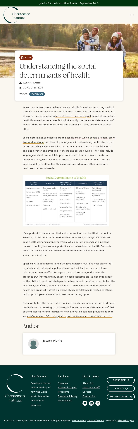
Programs (63, 391)
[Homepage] (16, 15)
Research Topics (67, 387)
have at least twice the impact (73, 115)
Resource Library (67, 396)
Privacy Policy (79, 420)
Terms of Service (95, 420)
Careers (86, 391)
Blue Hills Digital (126, 420)
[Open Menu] (132, 15)
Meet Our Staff (91, 387)
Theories (63, 383)
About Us (87, 383)
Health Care (37, 94)
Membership (65, 400)
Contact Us (88, 396)
